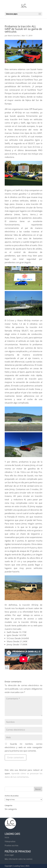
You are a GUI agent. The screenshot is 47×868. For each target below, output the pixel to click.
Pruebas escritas (11, 845)
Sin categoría (11, 809)
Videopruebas (10, 841)
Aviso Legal (9, 855)
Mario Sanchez (14, 35)
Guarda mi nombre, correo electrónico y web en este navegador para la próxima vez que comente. (23, 747)
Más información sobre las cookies (18, 859)
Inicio (7, 837)
